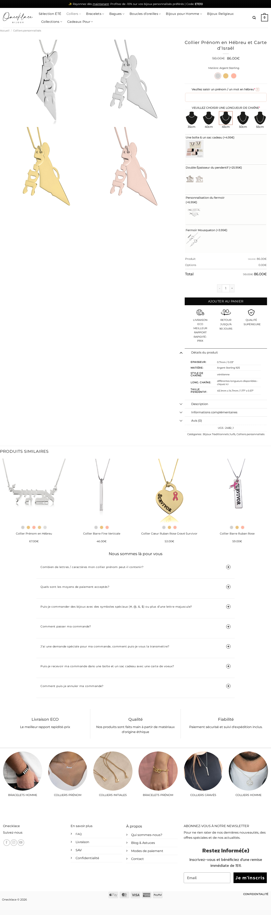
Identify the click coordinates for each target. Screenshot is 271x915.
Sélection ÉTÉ (50, 14)
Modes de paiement (147, 851)
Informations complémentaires (214, 412)
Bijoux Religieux (220, 14)
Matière (213, 68)
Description (199, 404)
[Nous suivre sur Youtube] (21, 842)
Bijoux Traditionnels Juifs (219, 434)
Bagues (115, 14)
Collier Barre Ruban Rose (237, 533)
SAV (79, 850)
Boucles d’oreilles (144, 14)
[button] (254, 18)
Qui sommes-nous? (146, 835)
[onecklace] (18, 17)
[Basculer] (181, 352)
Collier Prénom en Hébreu (34, 533)
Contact (137, 859)
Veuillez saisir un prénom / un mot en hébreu (225, 89)
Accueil (5, 30)
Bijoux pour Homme (182, 14)
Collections (50, 22)
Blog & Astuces (143, 843)
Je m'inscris (250, 877)
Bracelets (93, 14)
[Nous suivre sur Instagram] (14, 842)
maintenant (101, 4)
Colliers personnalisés (27, 30)
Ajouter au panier (226, 301)
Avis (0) (196, 420)
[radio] (218, 76)
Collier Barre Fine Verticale (101, 533)
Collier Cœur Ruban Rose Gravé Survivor (169, 533)
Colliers (72, 14)
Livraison (82, 842)
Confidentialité (87, 858)
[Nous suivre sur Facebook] (6, 842)
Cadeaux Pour (78, 22)
